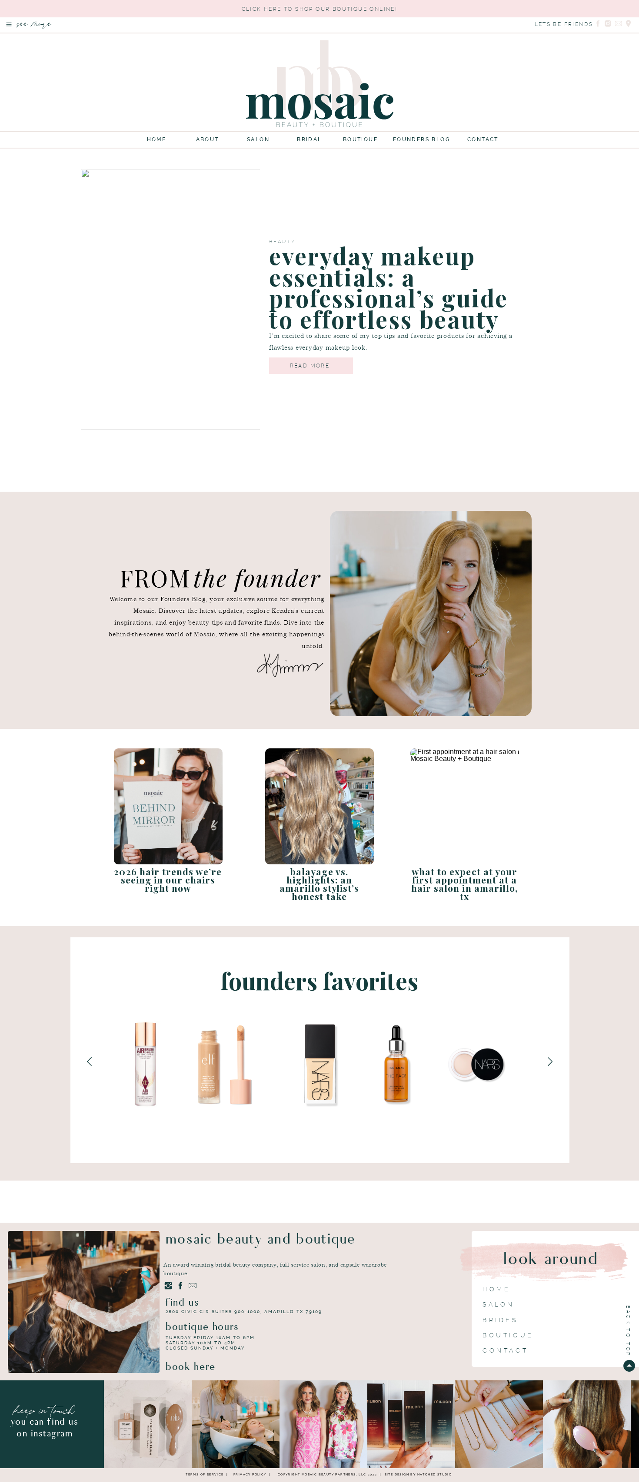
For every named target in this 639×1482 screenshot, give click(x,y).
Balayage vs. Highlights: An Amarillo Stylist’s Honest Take (319, 883)
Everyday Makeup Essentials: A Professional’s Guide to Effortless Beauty (388, 287)
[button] (9, 24)
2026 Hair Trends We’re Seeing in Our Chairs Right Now (168, 879)
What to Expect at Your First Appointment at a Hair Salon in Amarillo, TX (464, 883)
